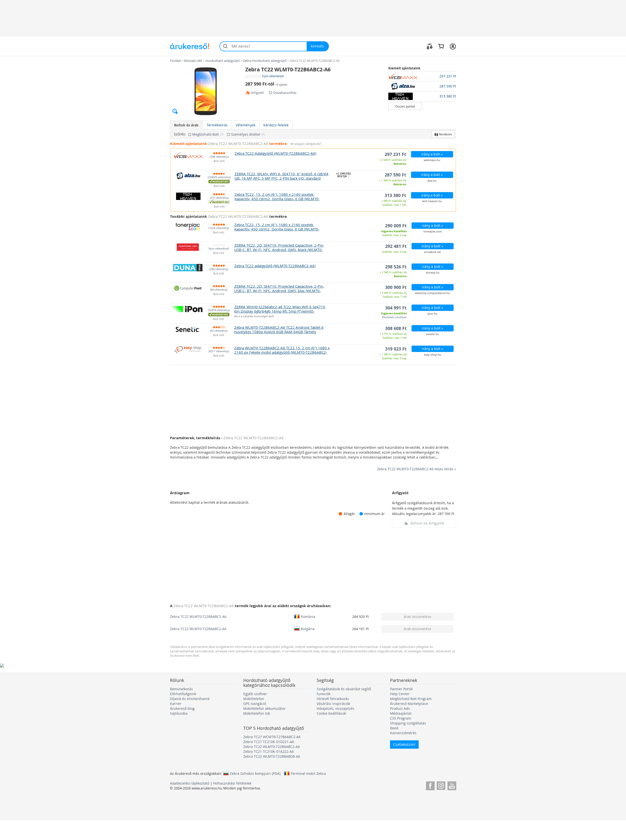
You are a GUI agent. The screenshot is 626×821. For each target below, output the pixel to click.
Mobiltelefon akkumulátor (264, 708)
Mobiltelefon (253, 698)
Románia (308, 616)
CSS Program (400, 718)
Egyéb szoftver (255, 693)
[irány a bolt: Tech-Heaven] (405, 96)
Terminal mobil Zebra (308, 773)
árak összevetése (417, 616)
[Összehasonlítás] (429, 46)
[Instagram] (441, 785)
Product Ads (400, 708)
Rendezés (445, 134)
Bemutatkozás (181, 689)
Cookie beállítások (331, 713)
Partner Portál (401, 689)
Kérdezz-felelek (276, 125)
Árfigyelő (257, 92)
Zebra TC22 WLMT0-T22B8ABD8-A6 (271, 756)
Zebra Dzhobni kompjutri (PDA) (255, 773)
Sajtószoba (179, 713)
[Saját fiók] (452, 46)
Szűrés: (180, 134)
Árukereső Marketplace (409, 703)
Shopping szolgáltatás (408, 723)
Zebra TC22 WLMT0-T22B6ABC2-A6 (198, 616)
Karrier (175, 703)
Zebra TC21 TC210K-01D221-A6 (268, 741)
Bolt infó (219, 161)
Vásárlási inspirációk (333, 703)
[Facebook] (430, 785)
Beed (394, 728)
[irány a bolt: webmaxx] (405, 76)
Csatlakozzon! (404, 744)
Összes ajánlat (405, 106)
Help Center (400, 693)
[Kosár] (441, 46)
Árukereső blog (182, 708)
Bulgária (307, 628)
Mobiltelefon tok (256, 713)
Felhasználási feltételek (232, 783)
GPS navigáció (254, 703)
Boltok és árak (186, 125)
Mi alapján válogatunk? (305, 144)
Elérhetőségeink (183, 693)
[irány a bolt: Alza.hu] (405, 86)
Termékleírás (217, 125)
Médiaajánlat (401, 713)
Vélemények (245, 125)
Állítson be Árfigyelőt (427, 523)
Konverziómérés (403, 733)
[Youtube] (451, 785)
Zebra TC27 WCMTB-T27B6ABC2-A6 (272, 736)
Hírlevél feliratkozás (333, 698)
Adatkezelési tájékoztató (189, 783)
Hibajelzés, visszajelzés (335, 708)
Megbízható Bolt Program (411, 698)
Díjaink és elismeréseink (190, 698)
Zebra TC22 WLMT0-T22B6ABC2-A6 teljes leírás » (416, 469)
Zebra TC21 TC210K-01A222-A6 (268, 751)
